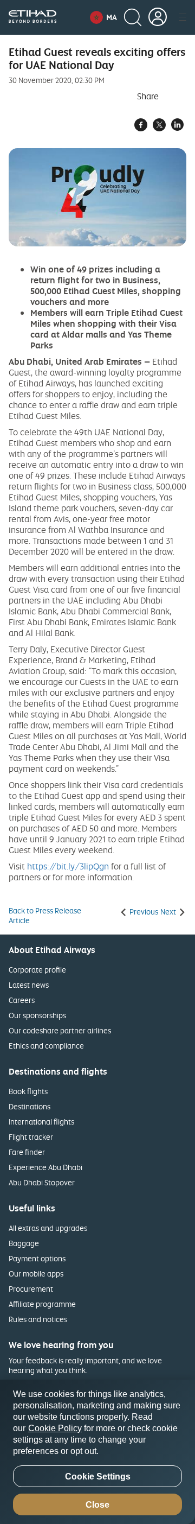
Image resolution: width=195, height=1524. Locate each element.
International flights (41, 1121)
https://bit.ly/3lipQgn (68, 866)
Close (97, 1504)
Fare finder (27, 1152)
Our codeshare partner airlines (60, 1030)
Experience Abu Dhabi (45, 1167)
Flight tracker (31, 1137)
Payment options (37, 1258)
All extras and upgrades (48, 1228)
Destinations (29, 1106)
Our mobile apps (36, 1273)
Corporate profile (37, 969)
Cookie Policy (55, 1428)
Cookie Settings (98, 1476)
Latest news (29, 985)
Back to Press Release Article (45, 915)
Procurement (31, 1289)
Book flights (28, 1091)
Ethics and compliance (46, 1045)
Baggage (24, 1243)
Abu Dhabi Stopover (42, 1182)
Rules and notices (38, 1319)
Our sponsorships (37, 1015)
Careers (22, 1000)
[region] (97, 1452)
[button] (103, 17)
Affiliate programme (42, 1304)
